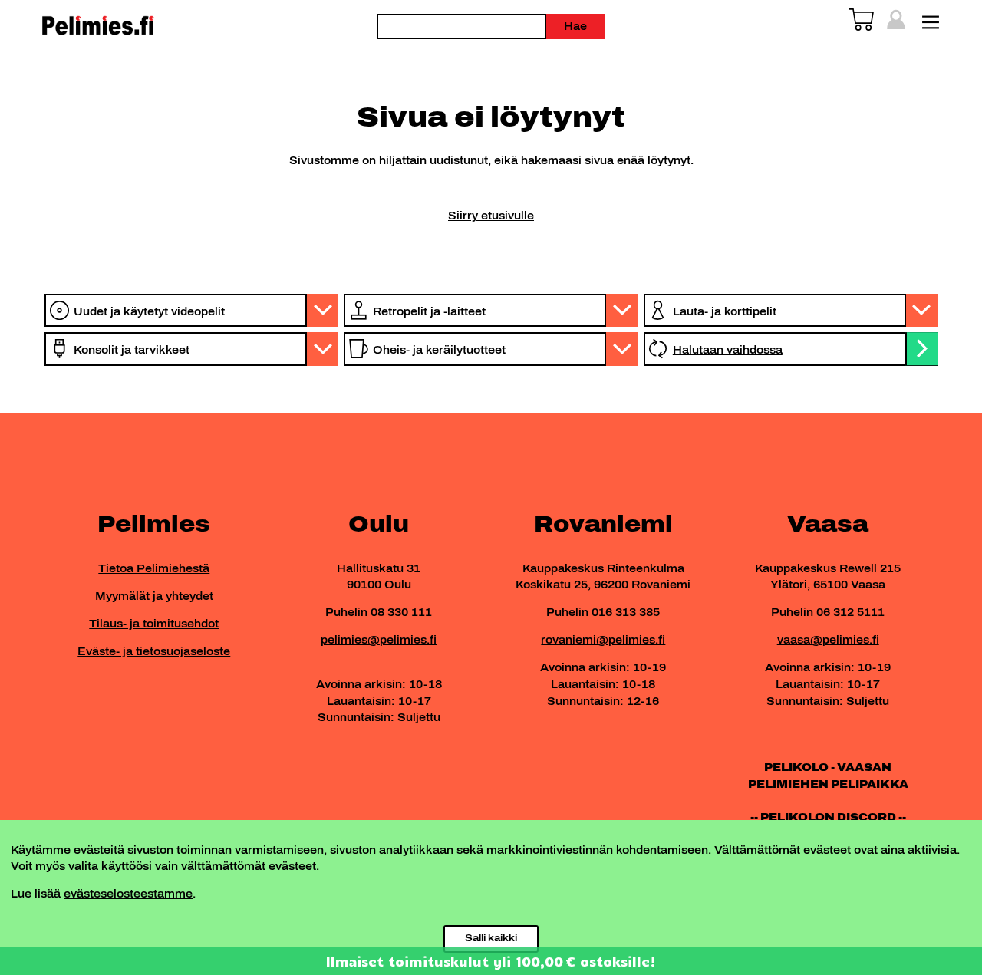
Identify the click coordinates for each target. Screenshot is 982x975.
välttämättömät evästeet (248, 866)
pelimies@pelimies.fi (379, 640)
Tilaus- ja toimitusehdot (154, 624)
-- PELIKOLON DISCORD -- (828, 817)
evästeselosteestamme (128, 894)
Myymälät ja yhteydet (154, 596)
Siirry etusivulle (491, 215)
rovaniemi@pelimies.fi (603, 640)
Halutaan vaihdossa (728, 350)
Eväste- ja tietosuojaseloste (153, 651)
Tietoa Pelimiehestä (153, 568)
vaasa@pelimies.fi (828, 640)
